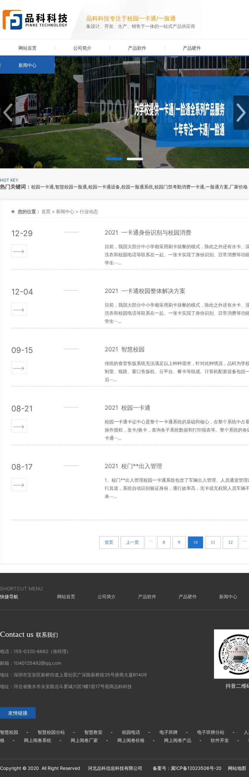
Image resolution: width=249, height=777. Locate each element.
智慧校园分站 (51, 732)
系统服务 (82, 65)
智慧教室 (93, 732)
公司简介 (82, 48)
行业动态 (89, 211)
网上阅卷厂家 (84, 740)
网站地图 (237, 768)
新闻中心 (27, 65)
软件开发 (220, 740)
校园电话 (131, 732)
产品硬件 (192, 48)
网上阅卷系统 (37, 740)
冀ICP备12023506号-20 (196, 768)
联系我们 (137, 65)
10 (195, 542)
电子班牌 (169, 732)
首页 (46, 211)
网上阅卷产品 (177, 740)
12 (230, 542)
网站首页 (27, 48)
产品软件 (137, 48)
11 (213, 542)
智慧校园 (9, 732)
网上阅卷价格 (131, 740)
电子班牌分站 (210, 732)
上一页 (132, 542)
